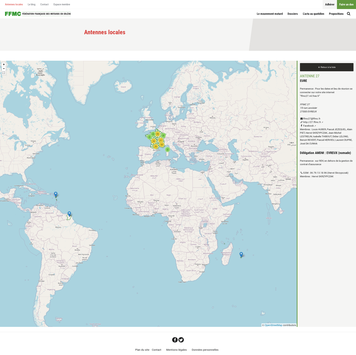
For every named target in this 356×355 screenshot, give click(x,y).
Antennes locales (14, 4)
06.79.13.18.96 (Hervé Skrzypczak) (329, 172)
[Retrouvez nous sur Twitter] (181, 339)
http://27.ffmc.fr (312, 122)
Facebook (308, 125)
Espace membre (62, 4)
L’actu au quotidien (313, 13)
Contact (44, 4)
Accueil (38, 13)
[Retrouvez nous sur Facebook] (175, 339)
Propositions (336, 13)
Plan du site (142, 350)
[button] (241, 255)
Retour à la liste (328, 67)
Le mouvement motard (270, 13)
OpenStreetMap (273, 325)
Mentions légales (176, 350)
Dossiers (293, 13)
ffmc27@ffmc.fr (311, 118)
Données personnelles (205, 350)
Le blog (31, 4)
